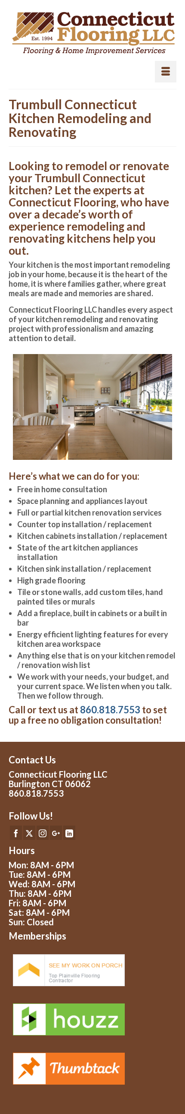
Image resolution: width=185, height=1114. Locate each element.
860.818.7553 (110, 709)
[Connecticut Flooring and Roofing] (92, 33)
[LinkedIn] (69, 832)
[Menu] (165, 71)
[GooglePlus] (56, 832)
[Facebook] (16, 832)
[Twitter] (29, 832)
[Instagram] (43, 832)
